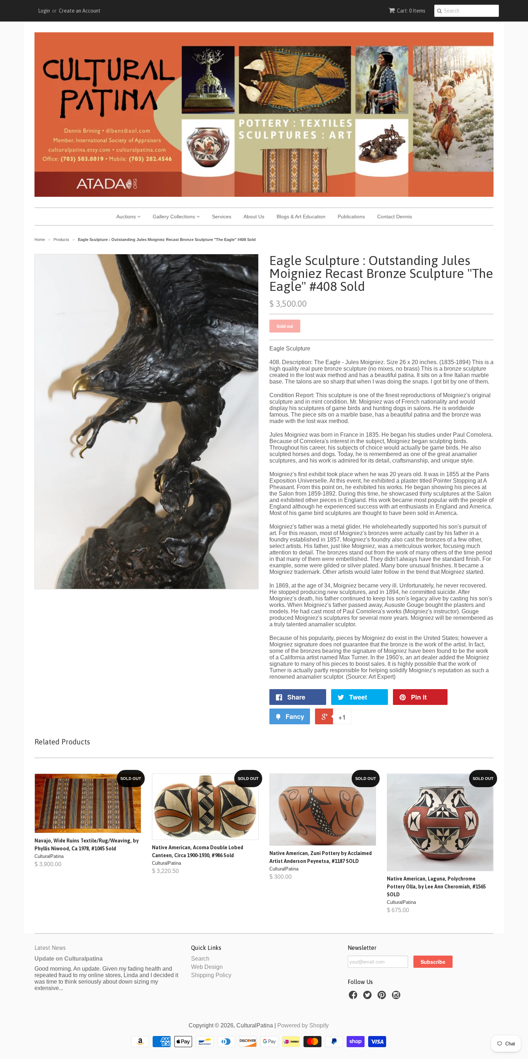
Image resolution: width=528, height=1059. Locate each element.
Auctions (126, 216)
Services (221, 216)
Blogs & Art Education (301, 216)
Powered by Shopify (303, 1025)
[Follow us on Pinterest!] (383, 997)
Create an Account (80, 11)
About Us (254, 216)
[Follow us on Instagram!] (397, 997)
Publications (351, 216)
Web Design (207, 967)
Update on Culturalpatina (68, 959)
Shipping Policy (211, 975)
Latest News (50, 947)
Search (200, 959)
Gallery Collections (174, 216)
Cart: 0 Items (411, 11)
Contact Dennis (394, 216)
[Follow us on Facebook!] (354, 997)
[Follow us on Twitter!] (368, 997)
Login (44, 11)
